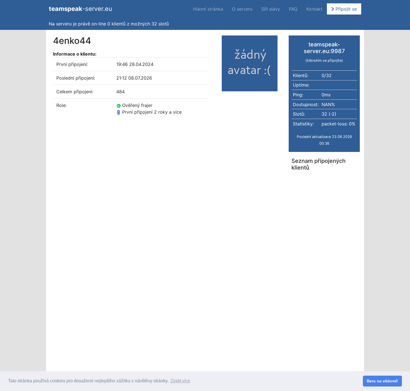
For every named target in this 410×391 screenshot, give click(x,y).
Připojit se (345, 9)
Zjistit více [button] (180, 380)
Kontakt (314, 9)
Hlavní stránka (208, 9)
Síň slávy (270, 9)
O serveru (242, 9)
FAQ (293, 9)
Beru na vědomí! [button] (382, 381)
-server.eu (80, 8)
